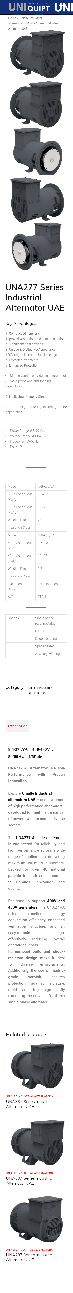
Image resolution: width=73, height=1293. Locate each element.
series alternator (40, 837)
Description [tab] (17, 725)
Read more (22, 1084)
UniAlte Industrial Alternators (29, 1096)
